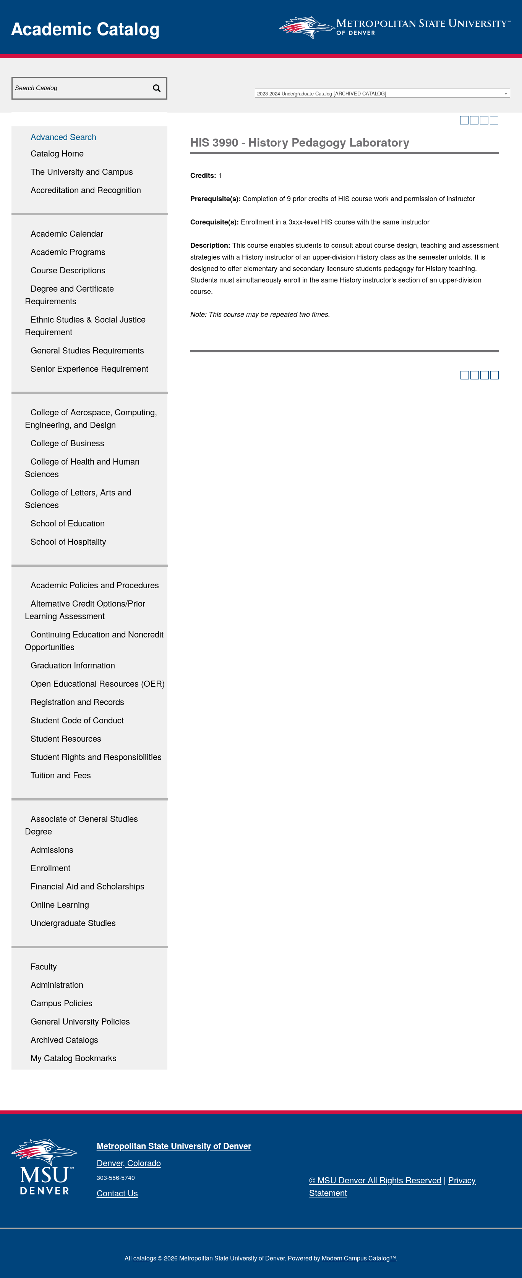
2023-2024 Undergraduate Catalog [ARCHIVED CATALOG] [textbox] (321, 93)
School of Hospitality (68, 541)
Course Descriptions (68, 270)
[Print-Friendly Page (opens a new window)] (484, 120)
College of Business (67, 443)
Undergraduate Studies (73, 922)
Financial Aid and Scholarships (87, 886)
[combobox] (382, 93)
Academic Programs (68, 251)
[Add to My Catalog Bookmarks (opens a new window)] (464, 120)
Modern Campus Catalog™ (359, 1258)
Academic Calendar (67, 233)
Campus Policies (61, 1003)
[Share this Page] (474, 120)
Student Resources (66, 738)
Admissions (52, 849)
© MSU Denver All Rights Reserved (375, 1180)
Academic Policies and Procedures (95, 585)
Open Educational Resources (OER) (98, 683)
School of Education (68, 523)
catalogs (144, 1258)
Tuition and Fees (61, 775)
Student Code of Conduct (77, 720)
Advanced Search (63, 136)
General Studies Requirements (87, 350)
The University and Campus (82, 171)
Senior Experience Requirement (89, 368)
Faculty (44, 966)
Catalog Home (57, 153)
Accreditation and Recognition (86, 189)
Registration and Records (77, 701)
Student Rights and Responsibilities (96, 756)
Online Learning (60, 904)
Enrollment (50, 867)
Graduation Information (73, 665)
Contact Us (117, 1193)
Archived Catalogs (64, 1039)
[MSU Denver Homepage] (395, 25)
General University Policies (80, 1021)
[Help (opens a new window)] (494, 120)
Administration (57, 984)
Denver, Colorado (129, 1162)
